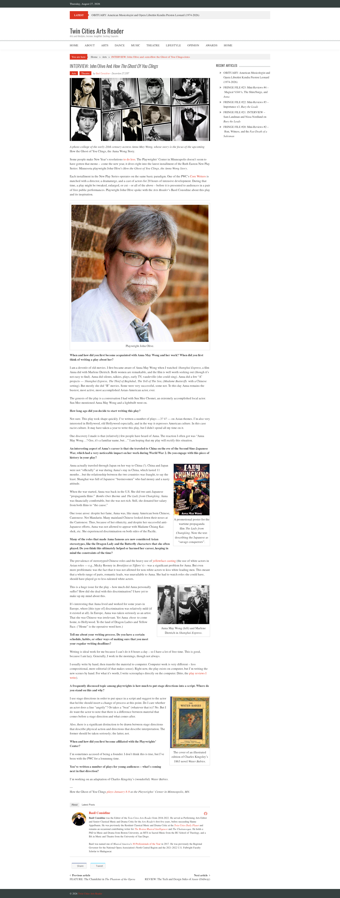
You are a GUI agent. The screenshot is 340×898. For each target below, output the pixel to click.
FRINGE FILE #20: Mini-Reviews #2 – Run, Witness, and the (246, 131)
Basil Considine (102, 73)
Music (135, 45)
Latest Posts (88, 804)
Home (74, 45)
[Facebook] (205, 813)
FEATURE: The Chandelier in (102, 879)
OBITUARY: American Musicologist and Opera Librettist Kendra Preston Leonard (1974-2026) (145, 15)
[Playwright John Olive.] (140, 273)
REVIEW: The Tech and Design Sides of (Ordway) (177, 879)
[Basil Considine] (79, 819)
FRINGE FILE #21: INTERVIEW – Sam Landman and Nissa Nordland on (244, 116)
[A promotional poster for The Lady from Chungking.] (191, 489)
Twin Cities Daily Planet (186, 825)
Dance (120, 45)
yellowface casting (164, 561)
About (90, 45)
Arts (104, 45)
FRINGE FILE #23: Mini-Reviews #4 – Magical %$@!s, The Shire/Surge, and (246, 91)
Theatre (153, 45)
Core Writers (198, 176)
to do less (129, 159)
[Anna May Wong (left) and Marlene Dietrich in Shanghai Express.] (183, 604)
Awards (211, 45)
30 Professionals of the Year (146, 843)
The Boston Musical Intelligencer (151, 829)
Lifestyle (173, 45)
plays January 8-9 (118, 792)
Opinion (193, 45)
